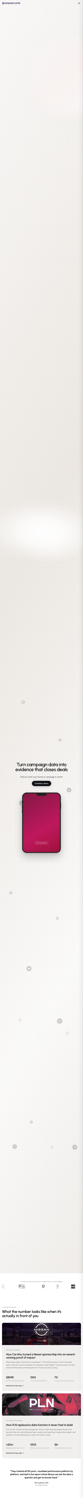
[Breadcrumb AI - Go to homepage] (11, 3)
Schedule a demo (41, 783)
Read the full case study (15, 1386)
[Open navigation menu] (79, 3)
